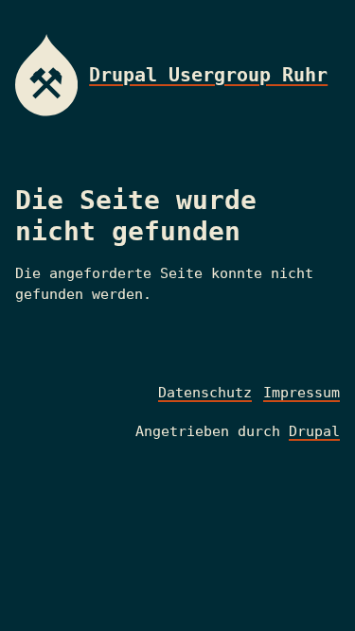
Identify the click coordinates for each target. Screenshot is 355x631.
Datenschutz (205, 392)
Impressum (301, 392)
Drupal (314, 431)
